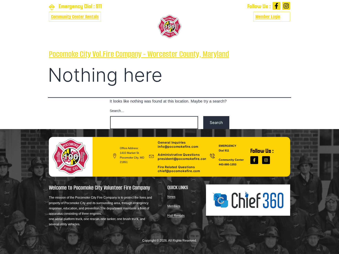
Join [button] (223, 27)
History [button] (203, 27)
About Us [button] (57, 27)
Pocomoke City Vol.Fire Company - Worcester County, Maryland (139, 54)
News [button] (124, 27)
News (171, 196)
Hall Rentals (176, 215)
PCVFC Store (249, 27)
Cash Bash (81, 27)
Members (173, 206)
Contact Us (276, 27)
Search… (117, 111)
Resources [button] (103, 27)
